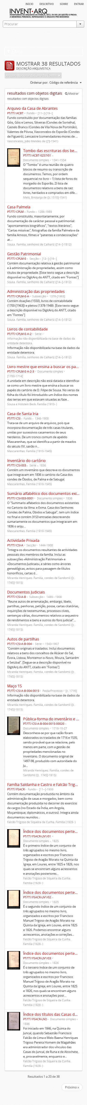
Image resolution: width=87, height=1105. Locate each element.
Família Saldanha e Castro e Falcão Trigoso (44, 784)
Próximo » (72, 1087)
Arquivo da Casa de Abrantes (32, 108)
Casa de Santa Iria (22, 413)
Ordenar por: (39, 82)
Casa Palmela (18, 207)
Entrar (79, 3)
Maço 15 (14, 686)
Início (29, 3)
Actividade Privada (23, 540)
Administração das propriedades (36, 291)
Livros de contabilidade (27, 329)
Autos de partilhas (23, 639)
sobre (64, 3)
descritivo (46, 3)
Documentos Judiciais (26, 592)
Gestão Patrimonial (24, 253)
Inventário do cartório (26, 460)
